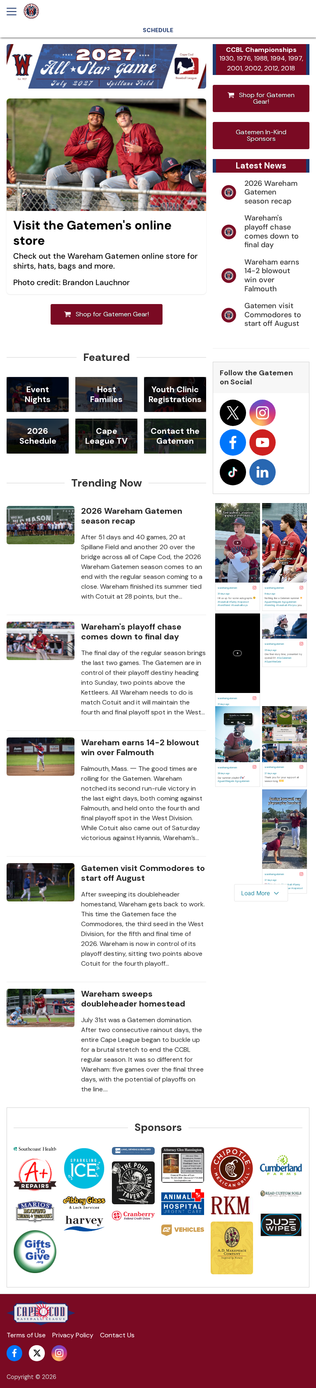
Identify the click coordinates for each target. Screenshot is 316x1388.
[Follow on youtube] (262, 442)
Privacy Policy (72, 1335)
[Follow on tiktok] (233, 472)
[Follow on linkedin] (262, 472)
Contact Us (117, 1335)
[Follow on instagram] (262, 413)
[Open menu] (15, 11)
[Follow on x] (233, 413)
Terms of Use (26, 1335)
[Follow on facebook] (233, 442)
